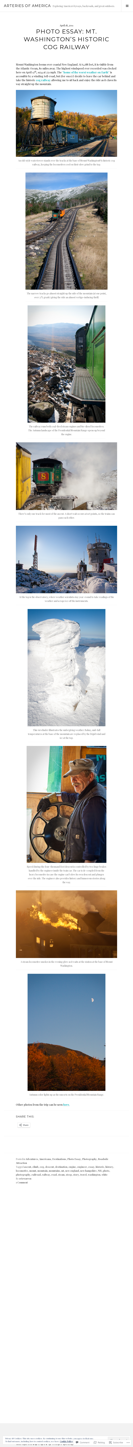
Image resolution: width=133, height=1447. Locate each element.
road (54, 1174)
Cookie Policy (66, 1441)
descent (49, 1166)
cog (42, 1166)
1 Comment (22, 1182)
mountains (54, 1170)
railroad (36, 1174)
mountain (42, 1170)
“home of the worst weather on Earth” (85, 72)
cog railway (43, 80)
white (105, 1174)
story (76, 1174)
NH (100, 1170)
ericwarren (25, 1178)
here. (66, 1104)
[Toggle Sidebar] (127, 6)
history (109, 1166)
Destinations (59, 1159)
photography (23, 1174)
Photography (89, 1159)
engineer (82, 1166)
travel (83, 1174)
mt (62, 1170)
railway (46, 1174)
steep (69, 1174)
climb (35, 1166)
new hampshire (88, 1170)
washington (94, 1174)
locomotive (22, 1170)
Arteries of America (27, 6)
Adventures (32, 1159)
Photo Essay (74, 1159)
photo (106, 1170)
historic (100, 1166)
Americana (45, 1159)
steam (61, 1174)
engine (72, 1166)
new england (72, 1170)
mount (32, 1170)
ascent (27, 1166)
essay (91, 1166)
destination (61, 1166)
